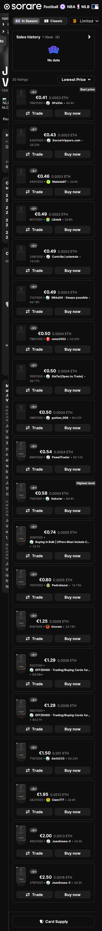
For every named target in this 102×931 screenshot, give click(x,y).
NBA (71, 6)
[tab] (53, 21)
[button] (76, 79)
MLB (85, 6)
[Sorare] (23, 7)
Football (51, 6)
